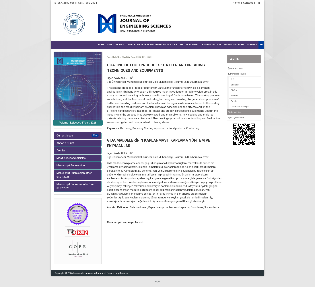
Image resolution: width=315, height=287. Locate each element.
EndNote (234, 85)
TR (258, 2)
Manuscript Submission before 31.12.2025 (75, 186)
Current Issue (77, 135)
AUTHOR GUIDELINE (234, 45)
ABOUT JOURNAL (116, 45)
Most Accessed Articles (71, 158)
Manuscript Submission (71, 165)
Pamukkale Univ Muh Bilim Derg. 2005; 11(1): (127, 57)
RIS (232, 79)
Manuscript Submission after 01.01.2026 (74, 174)
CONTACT (252, 45)
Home (237, 2)
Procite (233, 101)
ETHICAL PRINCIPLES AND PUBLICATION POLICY (152, 45)
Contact (249, 2)
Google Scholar (237, 117)
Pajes (157, 281)
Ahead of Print (65, 143)
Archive (61, 150)
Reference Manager (239, 107)
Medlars (234, 96)
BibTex (233, 90)
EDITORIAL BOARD (189, 45)
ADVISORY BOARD (211, 45)
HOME (101, 45)
